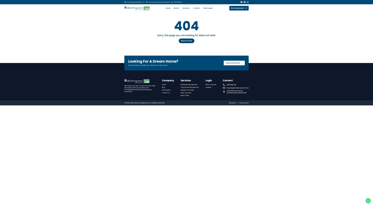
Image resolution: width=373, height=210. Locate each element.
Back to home (186, 41)
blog (163, 87)
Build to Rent (185, 95)
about (164, 85)
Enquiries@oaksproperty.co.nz (238, 88)
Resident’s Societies (187, 90)
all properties (166, 90)
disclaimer (232, 103)
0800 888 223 (178, 2)
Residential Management (189, 85)
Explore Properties (234, 63)
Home (168, 8)
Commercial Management (190, 87)
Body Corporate (186, 93)
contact (196, 8)
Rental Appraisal (237, 8)
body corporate (211, 85)
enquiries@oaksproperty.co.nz (136, 2)
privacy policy (244, 103)
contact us (166, 93)
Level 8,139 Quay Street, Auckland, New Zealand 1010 (236, 92)
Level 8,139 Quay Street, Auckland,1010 (159, 2)
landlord (208, 87)
